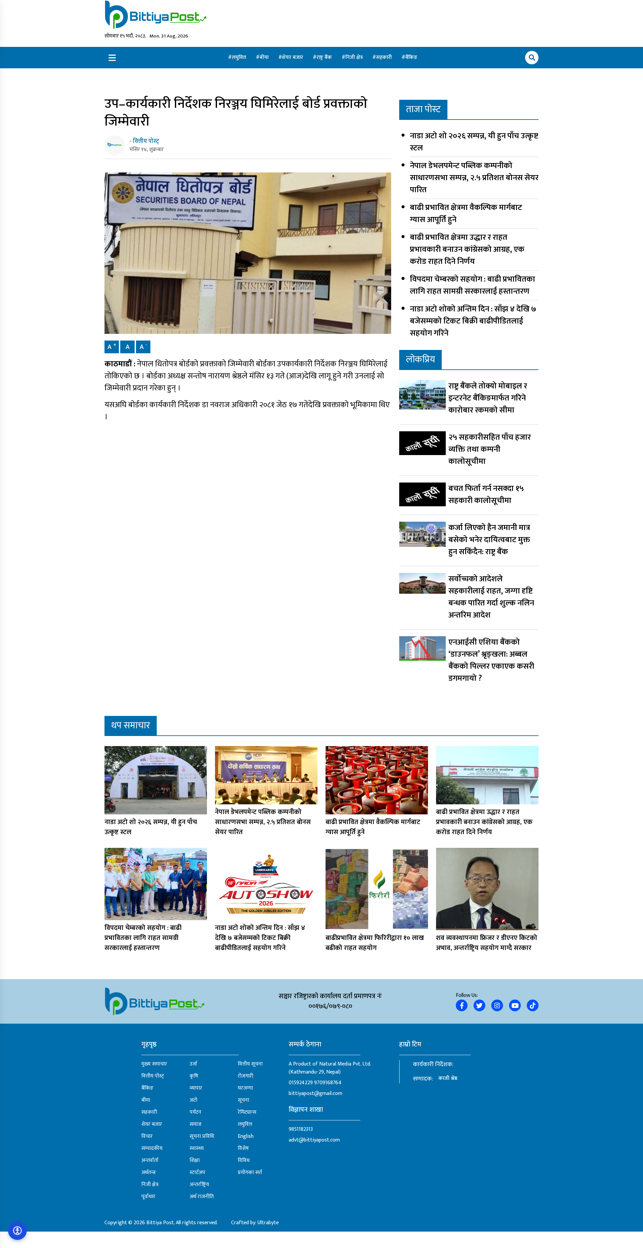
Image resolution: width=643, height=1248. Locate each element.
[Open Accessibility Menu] (17, 1230)
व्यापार (196, 1088)
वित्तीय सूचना (250, 1064)
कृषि (194, 1076)
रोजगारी (245, 1076)
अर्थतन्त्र (148, 1173)
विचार (147, 1136)
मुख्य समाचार (154, 1064)
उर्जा (193, 1064)
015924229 (301, 1082)
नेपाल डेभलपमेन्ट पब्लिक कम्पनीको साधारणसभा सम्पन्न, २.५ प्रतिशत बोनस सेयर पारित (474, 178)
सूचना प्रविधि (202, 1136)
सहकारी (384, 57)
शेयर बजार (293, 57)
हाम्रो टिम (410, 1044)
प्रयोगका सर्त (250, 1173)
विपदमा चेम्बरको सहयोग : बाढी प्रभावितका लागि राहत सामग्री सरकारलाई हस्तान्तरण (472, 285)
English (246, 1136)
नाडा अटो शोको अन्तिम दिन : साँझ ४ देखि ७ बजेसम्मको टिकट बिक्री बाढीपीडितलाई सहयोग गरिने (473, 321)
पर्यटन (195, 1112)
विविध (243, 1161)
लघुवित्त (239, 57)
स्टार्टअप (197, 1173)
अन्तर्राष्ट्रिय (199, 1185)
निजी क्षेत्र (354, 57)
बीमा (265, 57)
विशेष (243, 1149)
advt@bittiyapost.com (314, 1140)
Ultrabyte (268, 1222)
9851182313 (301, 1129)
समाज (195, 1124)
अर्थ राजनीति (202, 1197)
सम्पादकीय (151, 1149)
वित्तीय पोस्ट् (152, 1076)
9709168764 (328, 1082)
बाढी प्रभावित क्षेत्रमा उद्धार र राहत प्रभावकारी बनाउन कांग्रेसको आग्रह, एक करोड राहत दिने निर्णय (467, 249)
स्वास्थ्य (197, 1149)
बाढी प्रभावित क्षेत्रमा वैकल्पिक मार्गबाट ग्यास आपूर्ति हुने (466, 213)
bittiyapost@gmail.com (315, 1093)
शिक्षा (195, 1161)
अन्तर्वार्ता (149, 1161)
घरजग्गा (245, 1088)
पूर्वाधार (148, 1197)
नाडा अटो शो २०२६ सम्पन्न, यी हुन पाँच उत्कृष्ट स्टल (474, 142)
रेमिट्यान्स (247, 1112)
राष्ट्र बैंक (324, 57)
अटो (193, 1100)
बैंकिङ (411, 57)
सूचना (243, 1100)
